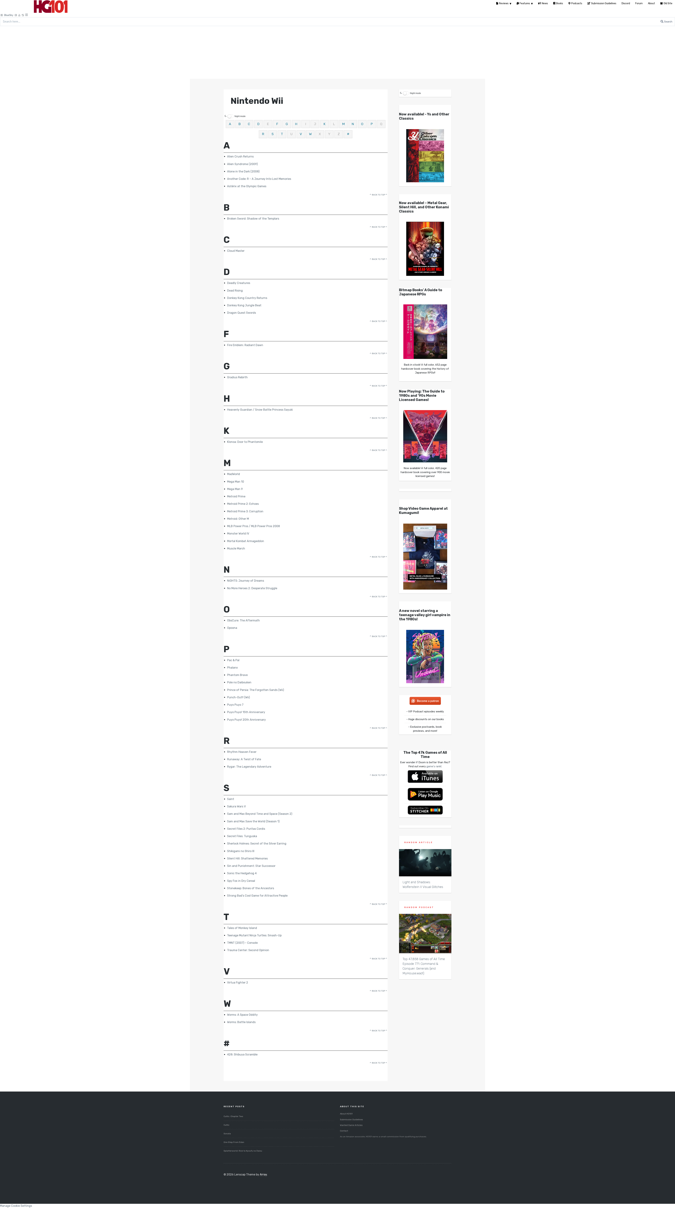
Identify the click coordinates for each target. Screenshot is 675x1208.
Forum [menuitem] (639, 3)
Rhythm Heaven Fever (241, 752)
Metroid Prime (236, 496)
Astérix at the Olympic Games (246, 186)
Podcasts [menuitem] (576, 3)
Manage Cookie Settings (16, 1205)
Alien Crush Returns (240, 156)
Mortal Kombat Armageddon (245, 541)
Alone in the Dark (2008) (243, 171)
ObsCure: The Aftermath (243, 620)
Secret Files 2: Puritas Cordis (246, 828)
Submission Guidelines (351, 1119)
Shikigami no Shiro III (240, 851)
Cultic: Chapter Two (233, 1116)
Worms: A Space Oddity (242, 1014)
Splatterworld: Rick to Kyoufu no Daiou (243, 1151)
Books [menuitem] (559, 3)
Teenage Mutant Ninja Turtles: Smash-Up (254, 935)
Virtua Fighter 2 (237, 982)
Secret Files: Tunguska (242, 836)
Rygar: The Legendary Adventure (249, 766)
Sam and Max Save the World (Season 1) (253, 821)
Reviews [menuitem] (504, 3)
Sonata (227, 1133)
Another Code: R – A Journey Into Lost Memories (259, 179)
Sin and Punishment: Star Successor (251, 866)
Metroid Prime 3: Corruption (245, 511)
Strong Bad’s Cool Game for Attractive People (257, 895)
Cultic (226, 1125)
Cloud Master (236, 250)
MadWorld (233, 474)
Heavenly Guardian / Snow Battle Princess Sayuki (260, 409)
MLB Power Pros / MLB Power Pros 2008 (253, 526)
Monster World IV (238, 533)
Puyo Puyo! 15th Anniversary (246, 712)
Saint (230, 799)
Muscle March (236, 548)
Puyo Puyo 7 (235, 704)
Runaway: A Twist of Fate (244, 759)
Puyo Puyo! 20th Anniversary (246, 719)
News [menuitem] (545, 3)
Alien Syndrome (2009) (242, 164)
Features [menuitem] (525, 3)
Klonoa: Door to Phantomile (245, 442)
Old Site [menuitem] (668, 3)
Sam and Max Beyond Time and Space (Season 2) (259, 813)
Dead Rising (235, 290)
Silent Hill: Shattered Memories (247, 858)
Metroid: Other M (238, 518)
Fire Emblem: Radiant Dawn (245, 345)
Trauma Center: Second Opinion (248, 950)
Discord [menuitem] (626, 3)
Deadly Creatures (238, 283)
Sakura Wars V (236, 806)
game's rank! (433, 766)
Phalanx (232, 667)
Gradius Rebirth (237, 377)
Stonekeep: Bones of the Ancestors (250, 888)
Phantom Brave (237, 675)
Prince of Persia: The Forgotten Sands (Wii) (255, 690)
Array (263, 1174)
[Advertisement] (337, 52)
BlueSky (8, 15)
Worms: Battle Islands (241, 1022)
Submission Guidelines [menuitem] (603, 3)
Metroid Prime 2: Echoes (243, 503)
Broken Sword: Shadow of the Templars (253, 218)
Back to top (378, 195)
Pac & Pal (233, 660)
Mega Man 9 (235, 489)
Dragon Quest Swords (241, 312)
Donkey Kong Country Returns (247, 298)
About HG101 (346, 1113)
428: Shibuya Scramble (242, 1054)
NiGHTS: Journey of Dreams (245, 580)
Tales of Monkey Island (242, 928)
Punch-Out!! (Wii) (238, 697)
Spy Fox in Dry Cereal (241, 881)
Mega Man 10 (235, 481)
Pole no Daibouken (239, 682)
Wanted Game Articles (351, 1125)
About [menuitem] (651, 3)
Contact (344, 1131)
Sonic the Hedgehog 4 (242, 873)
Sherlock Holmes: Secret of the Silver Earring (256, 843)
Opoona (232, 628)
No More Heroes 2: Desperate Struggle (252, 588)
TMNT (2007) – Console (242, 942)
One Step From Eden (234, 1142)
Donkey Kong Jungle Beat (244, 305)
